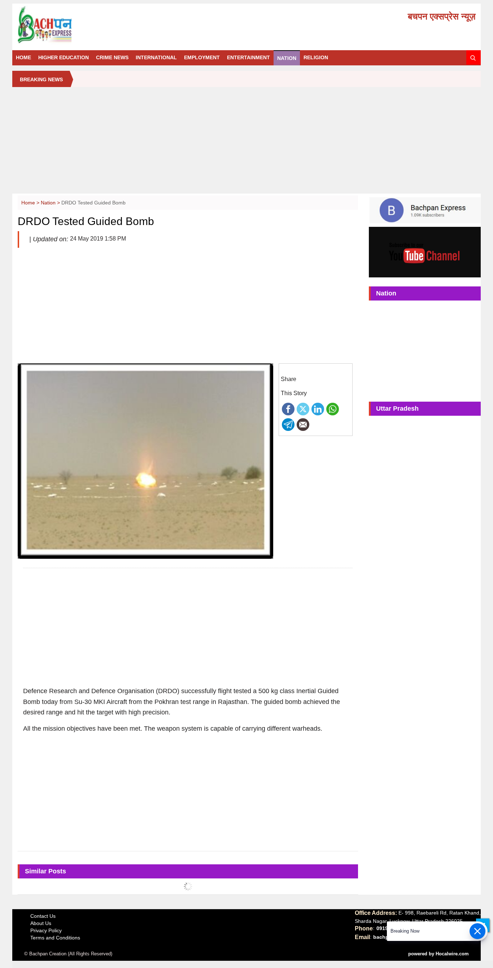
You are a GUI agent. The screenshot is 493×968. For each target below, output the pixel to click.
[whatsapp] (332, 408)
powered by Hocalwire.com (438, 953)
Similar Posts (45, 871)
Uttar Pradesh (397, 408)
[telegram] (288, 424)
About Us (40, 923)
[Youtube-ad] (424, 252)
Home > (31, 203)
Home (23, 57)
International (156, 57)
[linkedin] (317, 408)
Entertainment (248, 57)
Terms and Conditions (55, 938)
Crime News (112, 57)
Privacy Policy (46, 930)
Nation (286, 58)
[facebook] (288, 408)
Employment (202, 57)
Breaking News (41, 79)
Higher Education (63, 57)
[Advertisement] (246, 143)
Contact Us (43, 916)
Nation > (51, 203)
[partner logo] (90, 24)
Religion (316, 57)
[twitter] (302, 408)
